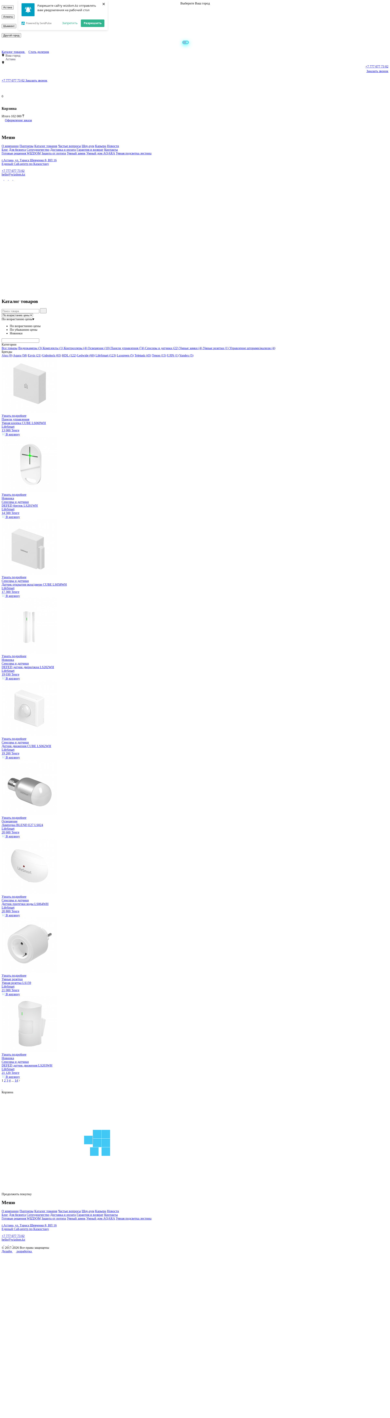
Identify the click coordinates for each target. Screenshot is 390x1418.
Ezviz (34, 355)
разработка (24, 1251)
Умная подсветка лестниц (134, 153)
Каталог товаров (13, 52)
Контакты (111, 149)
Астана (7, 7)
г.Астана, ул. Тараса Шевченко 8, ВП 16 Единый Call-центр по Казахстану (29, 162)
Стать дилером (38, 52)
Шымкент (9, 26)
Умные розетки (216, 348)
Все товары (9, 348)
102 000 (16, 116)
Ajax (7, 355)
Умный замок (76, 153)
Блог (5, 149)
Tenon (159, 355)
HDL (69, 355)
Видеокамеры (30, 348)
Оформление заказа (18, 120)
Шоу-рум (88, 146)
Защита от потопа (53, 153)
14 (16, 1080)
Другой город (11, 35)
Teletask (142, 355)
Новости (113, 146)
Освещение (99, 348)
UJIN (173, 355)
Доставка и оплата (63, 149)
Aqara (20, 355)
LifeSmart (105, 355)
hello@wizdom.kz (13, 174)
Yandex (186, 355)
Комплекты (53, 348)
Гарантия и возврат (90, 149)
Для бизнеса (17, 149)
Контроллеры (75, 348)
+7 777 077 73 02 (13, 80)
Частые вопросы (69, 146)
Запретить (70, 23)
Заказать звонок (377, 71)
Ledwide (86, 355)
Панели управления (127, 348)
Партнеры (27, 146)
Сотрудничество (38, 149)
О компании (10, 146)
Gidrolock (51, 355)
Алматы (8, 16)
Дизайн (7, 1251)
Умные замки (190, 348)
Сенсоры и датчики (161, 348)
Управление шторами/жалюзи (252, 348)
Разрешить (93, 23)
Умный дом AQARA (100, 153)
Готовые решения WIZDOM (21, 153)
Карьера (100, 146)
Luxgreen (125, 355)
